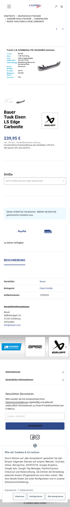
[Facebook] (32, 437)
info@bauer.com (12, 325)
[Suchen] (56, 6)
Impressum (10, 490)
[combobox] (35, 181)
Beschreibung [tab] (14, 260)
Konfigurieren (35, 496)
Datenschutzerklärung (17, 402)
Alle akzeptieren (55, 496)
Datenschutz (26, 490)
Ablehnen (19, 496)
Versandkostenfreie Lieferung (28, 143)
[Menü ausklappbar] (9, 6)
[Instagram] (37, 437)
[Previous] (4, 347)
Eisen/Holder (46, 288)
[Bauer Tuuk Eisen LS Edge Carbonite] (35, 64)
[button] (35, 372)
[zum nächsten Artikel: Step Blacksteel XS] (63, 29)
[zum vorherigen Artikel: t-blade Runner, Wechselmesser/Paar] (56, 29)
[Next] (66, 347)
